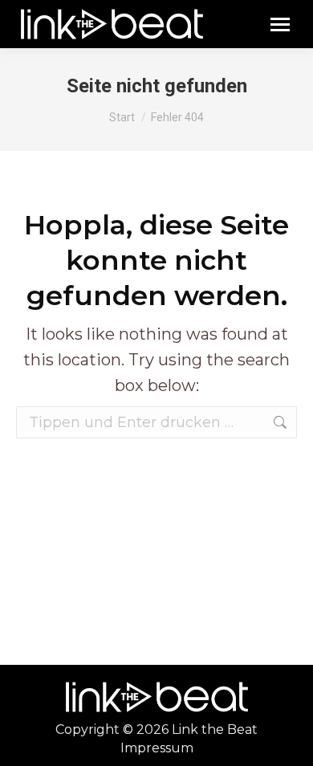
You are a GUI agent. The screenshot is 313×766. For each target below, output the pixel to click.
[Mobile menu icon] (280, 24)
